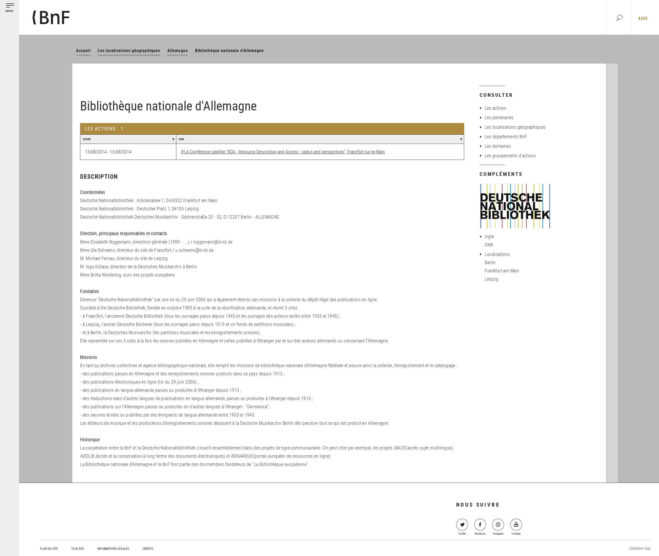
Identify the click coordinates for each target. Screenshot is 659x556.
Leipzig (491, 279)
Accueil (83, 50)
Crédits (147, 548)
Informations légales (113, 548)
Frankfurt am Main (502, 270)
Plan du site (49, 548)
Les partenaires (499, 117)
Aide (643, 18)
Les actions (495, 108)
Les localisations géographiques (129, 50)
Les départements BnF (506, 136)
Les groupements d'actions (510, 155)
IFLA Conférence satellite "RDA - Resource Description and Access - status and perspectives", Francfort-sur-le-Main (283, 152)
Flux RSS (78, 548)
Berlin (490, 262)
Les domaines (498, 146)
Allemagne (177, 50)
